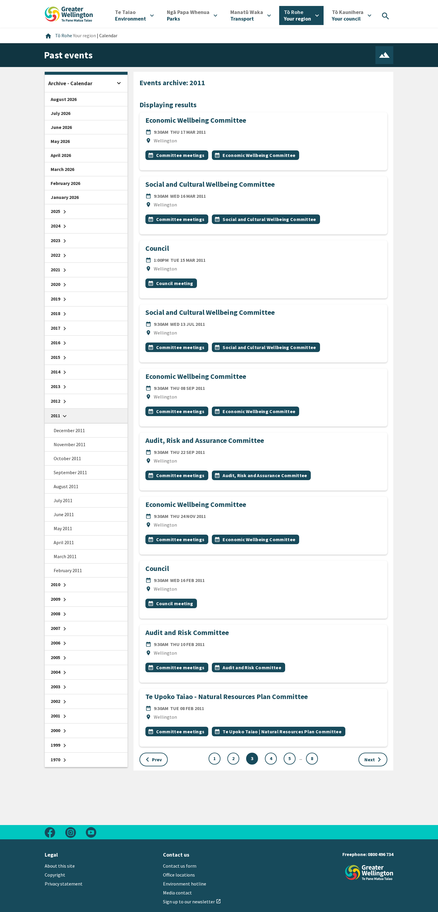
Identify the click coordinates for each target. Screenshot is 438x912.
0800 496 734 (380, 854)
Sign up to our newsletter (192, 902)
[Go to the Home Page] (369, 872)
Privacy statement (64, 884)
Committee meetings (180, 155)
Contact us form (179, 866)
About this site (60, 866)
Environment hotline (184, 884)
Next (374, 759)
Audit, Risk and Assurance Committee (204, 440)
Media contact (177, 893)
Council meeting (174, 283)
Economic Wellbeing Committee (195, 120)
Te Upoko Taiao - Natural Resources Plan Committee (226, 696)
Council (157, 248)
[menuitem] (134, 15)
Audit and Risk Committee (187, 632)
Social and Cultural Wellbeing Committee (210, 184)
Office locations (179, 875)
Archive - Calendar (70, 83)
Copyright (55, 875)
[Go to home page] (69, 13)
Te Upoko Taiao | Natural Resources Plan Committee (282, 731)
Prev (152, 759)
